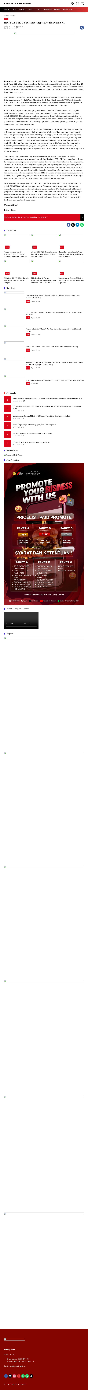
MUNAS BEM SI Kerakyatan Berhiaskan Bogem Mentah (31, 442)
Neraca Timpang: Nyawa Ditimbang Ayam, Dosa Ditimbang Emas (34, 425)
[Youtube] (19, 1376)
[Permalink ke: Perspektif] (6, 28)
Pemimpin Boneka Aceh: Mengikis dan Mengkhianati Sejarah (32, 433)
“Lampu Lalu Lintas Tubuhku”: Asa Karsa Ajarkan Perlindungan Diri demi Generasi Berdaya (71, 254)
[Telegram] (77, 225)
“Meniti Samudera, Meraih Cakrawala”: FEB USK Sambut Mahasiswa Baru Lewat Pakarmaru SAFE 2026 (15, 254)
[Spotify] (23, 1376)
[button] (72, 3)
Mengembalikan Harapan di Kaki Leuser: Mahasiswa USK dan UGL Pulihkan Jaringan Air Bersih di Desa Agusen (47, 407)
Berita (6, 18)
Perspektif (12, 27)
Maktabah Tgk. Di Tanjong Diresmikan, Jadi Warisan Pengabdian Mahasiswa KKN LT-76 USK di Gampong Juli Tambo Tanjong (43, 280)
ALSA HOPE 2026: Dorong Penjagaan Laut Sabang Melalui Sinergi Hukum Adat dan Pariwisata (44, 254)
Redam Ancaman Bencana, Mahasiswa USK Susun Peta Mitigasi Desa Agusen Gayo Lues (71, 280)
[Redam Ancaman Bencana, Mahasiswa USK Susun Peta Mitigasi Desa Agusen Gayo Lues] (71, 268)
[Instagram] (14, 1376)
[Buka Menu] (77, 3)
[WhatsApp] (82, 225)
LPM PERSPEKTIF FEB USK (18, 3)
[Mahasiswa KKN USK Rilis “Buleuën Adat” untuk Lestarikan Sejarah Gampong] (16, 268)
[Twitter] (73, 225)
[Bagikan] (82, 28)
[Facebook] (68, 225)
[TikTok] (31, 1376)
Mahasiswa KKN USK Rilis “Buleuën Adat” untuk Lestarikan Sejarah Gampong (16, 280)
